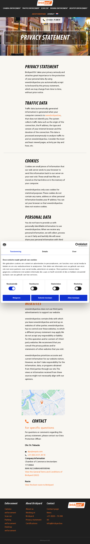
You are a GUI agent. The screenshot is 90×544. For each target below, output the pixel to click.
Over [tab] (74, 251)
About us (30, 509)
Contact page (53, 509)
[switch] (34, 288)
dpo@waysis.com (35, 452)
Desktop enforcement (78, 8)
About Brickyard (39, 14)
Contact (50, 14)
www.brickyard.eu (53, 116)
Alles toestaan (73, 298)
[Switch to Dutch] (57, 13)
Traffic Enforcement (30, 8)
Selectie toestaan (45, 298)
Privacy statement (33, 520)
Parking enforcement (59, 8)
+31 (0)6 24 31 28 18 (36, 455)
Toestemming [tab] (15, 251)
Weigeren (16, 298)
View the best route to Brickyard (39, 485)
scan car (44, 8)
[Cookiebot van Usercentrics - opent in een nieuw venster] (77, 245)
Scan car (8, 516)
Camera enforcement (11, 8)
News (49, 513)
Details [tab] (45, 251)
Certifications (31, 524)
